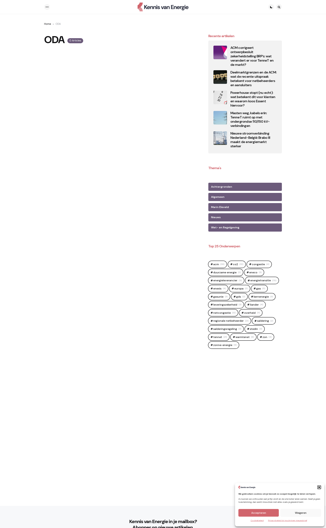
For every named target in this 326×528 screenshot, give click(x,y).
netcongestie (224, 313)
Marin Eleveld (220, 207)
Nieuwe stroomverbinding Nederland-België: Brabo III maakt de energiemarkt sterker (250, 139)
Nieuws (216, 217)
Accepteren (258, 513)
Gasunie (220, 296)
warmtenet (245, 337)
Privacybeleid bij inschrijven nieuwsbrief (287, 520)
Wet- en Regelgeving (225, 227)
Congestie (260, 264)
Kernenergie (263, 296)
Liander (256, 304)
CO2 (238, 264)
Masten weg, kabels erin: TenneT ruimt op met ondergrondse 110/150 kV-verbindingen (250, 119)
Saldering (265, 321)
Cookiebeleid (257, 520)
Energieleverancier (227, 280)
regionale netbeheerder (230, 321)
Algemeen (217, 197)
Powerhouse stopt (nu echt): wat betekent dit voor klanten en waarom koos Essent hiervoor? (252, 99)
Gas (260, 288)
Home (47, 24)
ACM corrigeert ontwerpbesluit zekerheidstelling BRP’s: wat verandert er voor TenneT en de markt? (252, 56)
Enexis (219, 288)
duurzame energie (227, 272)
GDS (240, 296)
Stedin (256, 329)
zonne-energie (225, 345)
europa (241, 288)
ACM (218, 264)
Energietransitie (263, 280)
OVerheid (252, 313)
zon (266, 337)
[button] (319, 487)
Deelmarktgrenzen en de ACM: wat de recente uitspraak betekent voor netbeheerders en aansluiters (253, 78)
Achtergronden (221, 186)
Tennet (220, 337)
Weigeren (300, 513)
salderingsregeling (227, 329)
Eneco (255, 272)
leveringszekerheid (227, 304)
